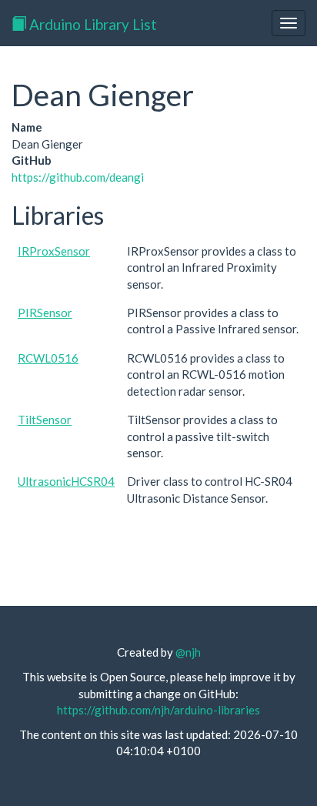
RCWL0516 (48, 358)
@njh (188, 652)
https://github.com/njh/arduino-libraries (158, 710)
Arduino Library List (91, 24)
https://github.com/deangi (78, 177)
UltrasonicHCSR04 (66, 481)
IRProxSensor (54, 251)
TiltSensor (45, 419)
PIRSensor (45, 312)
